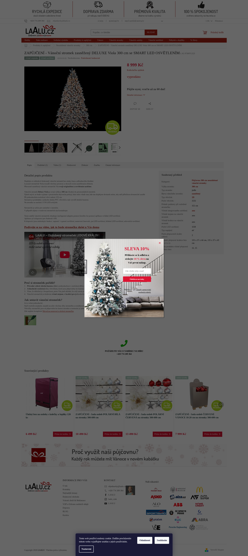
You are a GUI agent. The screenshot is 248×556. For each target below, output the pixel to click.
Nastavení (86, 549)
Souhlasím (162, 540)
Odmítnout (144, 540)
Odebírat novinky (137, 279)
